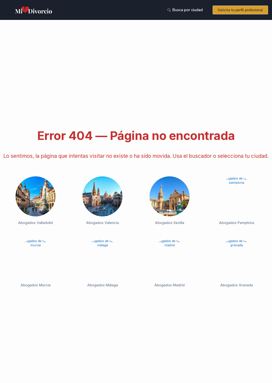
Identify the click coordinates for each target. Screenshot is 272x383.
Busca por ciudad (187, 10)
